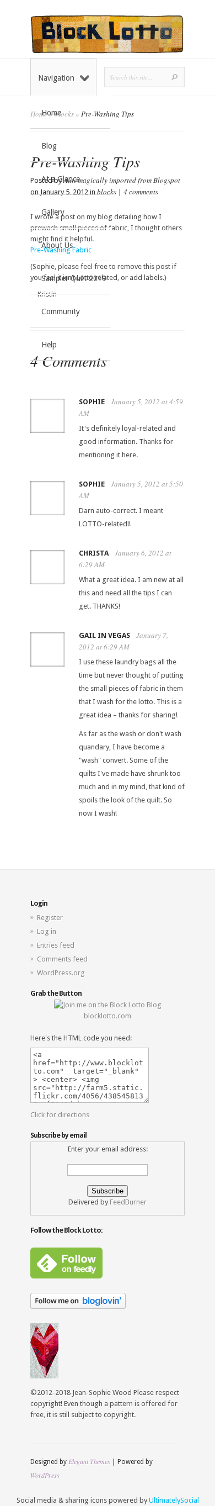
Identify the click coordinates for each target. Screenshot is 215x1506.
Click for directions (59, 1115)
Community (60, 311)
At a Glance (60, 179)
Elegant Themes (89, 1461)
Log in (46, 931)
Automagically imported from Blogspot (121, 180)
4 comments (140, 192)
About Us (57, 245)
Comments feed (62, 959)
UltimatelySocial (174, 1500)
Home (51, 112)
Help (49, 344)
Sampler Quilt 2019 (73, 278)
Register (50, 917)
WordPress (45, 1475)
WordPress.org (61, 973)
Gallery (52, 212)
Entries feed (55, 945)
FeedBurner (128, 1202)
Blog (49, 145)
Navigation (56, 77)
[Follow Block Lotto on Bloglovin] (78, 1306)
